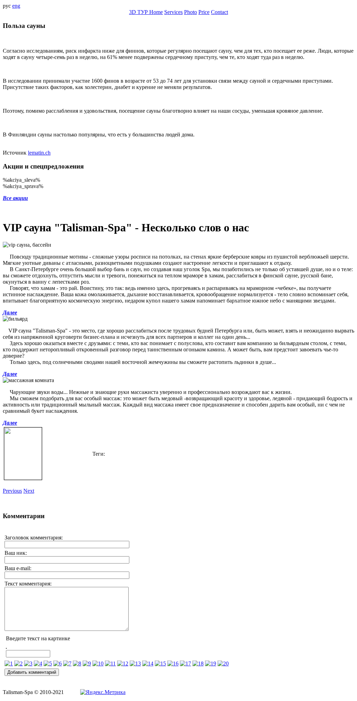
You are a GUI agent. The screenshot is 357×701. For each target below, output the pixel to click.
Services (173, 12)
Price (204, 12)
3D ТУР (139, 12)
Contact (219, 12)
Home (156, 12)
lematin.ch (39, 153)
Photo (190, 12)
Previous (12, 491)
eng (16, 6)
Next (28, 491)
